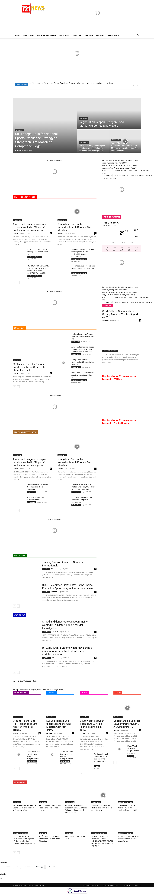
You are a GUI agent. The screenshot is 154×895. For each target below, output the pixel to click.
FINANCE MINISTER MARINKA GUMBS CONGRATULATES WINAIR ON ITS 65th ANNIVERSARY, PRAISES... (102, 841)
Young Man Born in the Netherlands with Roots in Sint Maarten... (74, 227)
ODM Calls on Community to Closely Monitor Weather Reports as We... (120, 314)
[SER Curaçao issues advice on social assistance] (19, 500)
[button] (138, 35)
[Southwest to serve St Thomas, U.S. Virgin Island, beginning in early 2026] (94, 708)
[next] (137, 85)
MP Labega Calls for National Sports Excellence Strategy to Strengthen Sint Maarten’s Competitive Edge (71, 83)
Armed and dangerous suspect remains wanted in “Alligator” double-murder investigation (30, 227)
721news (18, 150)
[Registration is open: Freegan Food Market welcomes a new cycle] (109, 113)
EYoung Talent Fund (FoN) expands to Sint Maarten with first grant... (25, 725)
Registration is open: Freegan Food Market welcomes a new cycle (82, 336)
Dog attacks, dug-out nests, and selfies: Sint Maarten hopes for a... (83, 268)
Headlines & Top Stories (34, 257)
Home (17, 35)
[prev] (133, 85)
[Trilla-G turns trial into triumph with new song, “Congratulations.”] (19, 754)
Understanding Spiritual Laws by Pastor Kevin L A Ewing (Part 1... (126, 723)
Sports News (81, 197)
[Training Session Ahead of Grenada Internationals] (26, 570)
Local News (28, 35)
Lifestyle (97, 766)
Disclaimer (128, 885)
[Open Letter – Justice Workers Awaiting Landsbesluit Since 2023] (19, 252)
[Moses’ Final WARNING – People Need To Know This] (119, 749)
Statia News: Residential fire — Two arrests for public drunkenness (82, 499)
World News (55, 197)
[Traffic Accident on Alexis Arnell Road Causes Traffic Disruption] (51, 826)
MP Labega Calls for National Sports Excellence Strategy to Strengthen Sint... (29, 367)
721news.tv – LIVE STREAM (107, 35)
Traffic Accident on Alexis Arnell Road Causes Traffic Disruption (49, 838)
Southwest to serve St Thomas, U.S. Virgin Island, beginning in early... (92, 725)
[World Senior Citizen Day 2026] (77, 826)
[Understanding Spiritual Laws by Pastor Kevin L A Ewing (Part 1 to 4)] (127, 708)
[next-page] (18, 282)
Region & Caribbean (46, 35)
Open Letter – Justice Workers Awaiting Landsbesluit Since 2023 (38, 251)
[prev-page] (14, 282)
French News (81, 432)
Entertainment (17, 717)
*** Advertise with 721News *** (111, 885)
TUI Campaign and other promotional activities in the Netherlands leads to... (101, 759)
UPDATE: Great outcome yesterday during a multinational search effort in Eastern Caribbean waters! (67, 651)
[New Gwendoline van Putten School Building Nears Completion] (19, 487)
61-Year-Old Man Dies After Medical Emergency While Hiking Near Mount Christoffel (83, 487)
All (34, 197)
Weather (89, 35)
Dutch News (68, 432)
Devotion (130, 756)
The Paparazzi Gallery (90, 885)
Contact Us (137, 885)
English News (84, 142)
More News (64, 35)
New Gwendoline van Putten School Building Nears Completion (37, 487)
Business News (67, 197)
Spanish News (56, 432)
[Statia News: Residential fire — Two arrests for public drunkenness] (64, 500)
